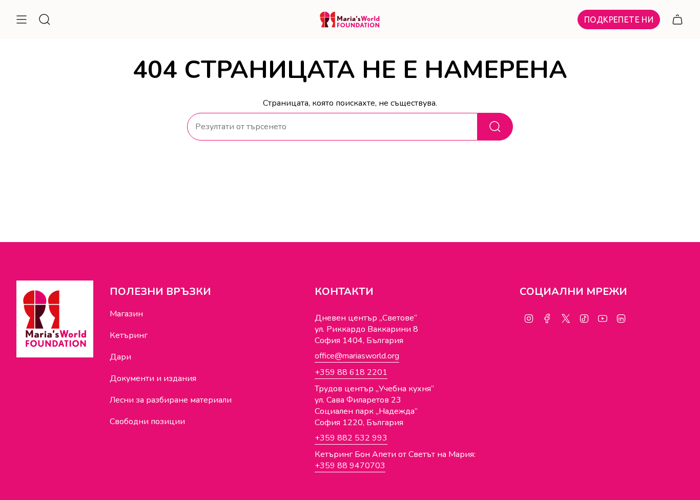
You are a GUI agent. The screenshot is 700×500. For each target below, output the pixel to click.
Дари (120, 357)
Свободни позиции (147, 421)
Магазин (126, 313)
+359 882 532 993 (351, 438)
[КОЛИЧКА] (677, 19)
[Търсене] (495, 127)
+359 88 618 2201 (351, 372)
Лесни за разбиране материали (171, 400)
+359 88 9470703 (350, 465)
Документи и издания (153, 378)
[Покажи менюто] (21, 19)
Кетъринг (129, 335)
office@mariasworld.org (357, 356)
